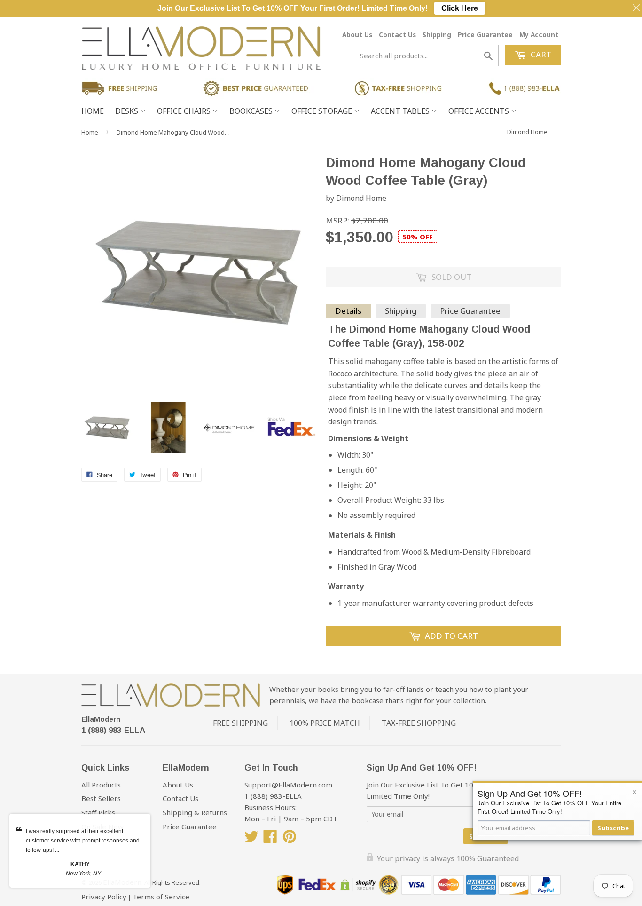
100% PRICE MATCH (325, 723)
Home (92, 111)
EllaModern (100, 719)
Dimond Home (527, 131)
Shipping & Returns (195, 812)
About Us (357, 34)
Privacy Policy (103, 896)
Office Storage (322, 111)
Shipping (437, 34)
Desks (127, 111)
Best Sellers (101, 798)
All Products (101, 784)
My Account (538, 34)
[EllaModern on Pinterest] (289, 839)
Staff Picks (98, 812)
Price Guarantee (485, 34)
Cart (540, 54)
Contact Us (397, 34)
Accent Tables (401, 111)
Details (348, 310)
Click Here (459, 8)
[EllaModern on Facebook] (270, 839)
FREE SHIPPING (240, 723)
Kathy (80, 864)
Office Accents (479, 111)
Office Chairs (184, 111)
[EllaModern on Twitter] (251, 839)
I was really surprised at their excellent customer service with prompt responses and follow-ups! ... (83, 840)
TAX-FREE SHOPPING (419, 723)
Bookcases (251, 111)
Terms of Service (161, 896)
